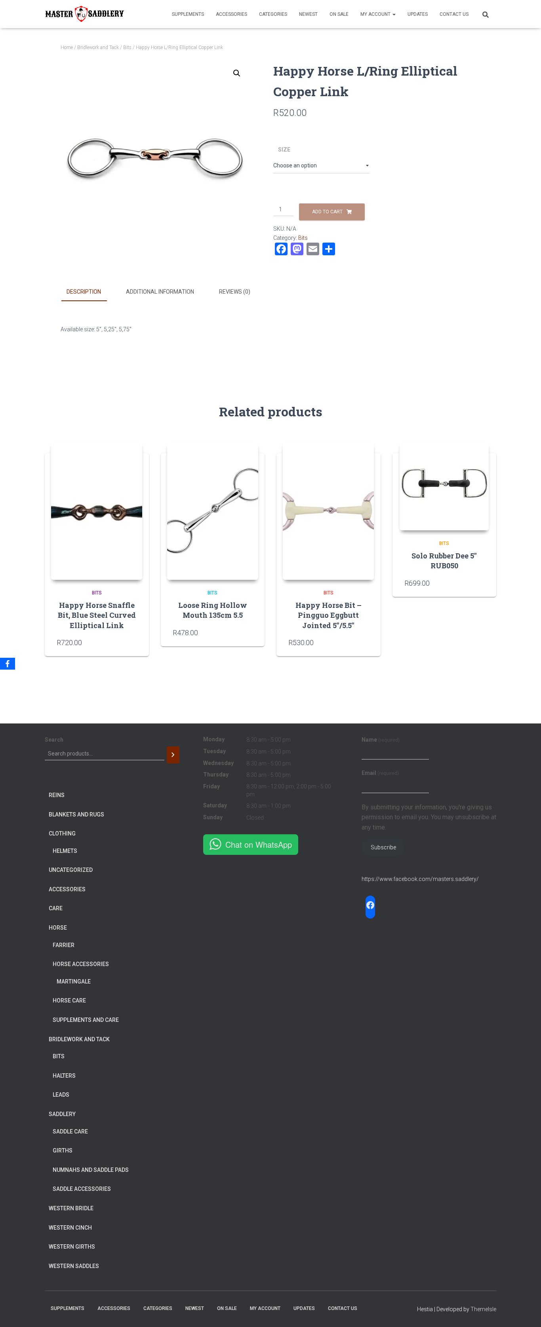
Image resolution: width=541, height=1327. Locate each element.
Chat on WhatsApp (258, 844)
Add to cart (327, 212)
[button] (237, 73)
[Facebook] (7, 664)
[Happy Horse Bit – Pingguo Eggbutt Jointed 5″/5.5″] (328, 510)
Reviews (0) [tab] (234, 292)
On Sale (339, 14)
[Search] (173, 754)
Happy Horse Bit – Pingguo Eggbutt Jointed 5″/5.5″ (328, 615)
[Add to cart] (249, 632)
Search (54, 740)
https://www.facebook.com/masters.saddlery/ (420, 879)
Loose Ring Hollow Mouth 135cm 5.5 (212, 610)
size (284, 149)
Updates (418, 14)
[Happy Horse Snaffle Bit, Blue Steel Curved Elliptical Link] (96, 510)
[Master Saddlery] (84, 14)
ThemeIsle (483, 1309)
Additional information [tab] (160, 292)
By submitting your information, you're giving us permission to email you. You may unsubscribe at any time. (429, 817)
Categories (273, 14)
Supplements (188, 14)
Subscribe (383, 847)
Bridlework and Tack (98, 47)
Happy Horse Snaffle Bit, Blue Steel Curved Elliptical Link (97, 615)
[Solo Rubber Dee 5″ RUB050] (444, 485)
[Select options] (133, 642)
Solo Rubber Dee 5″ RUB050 (444, 560)
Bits (127, 47)
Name (381, 740)
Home (67, 47)
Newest (308, 14)
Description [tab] (84, 292)
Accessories (231, 14)
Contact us (454, 14)
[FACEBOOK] (370, 905)
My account (376, 14)
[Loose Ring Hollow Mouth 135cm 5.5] (212, 510)
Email (380, 773)
